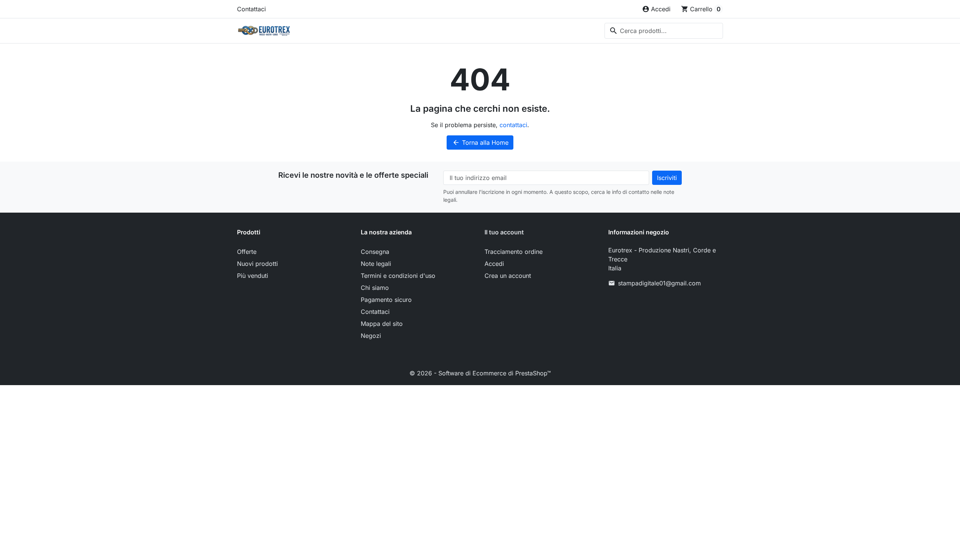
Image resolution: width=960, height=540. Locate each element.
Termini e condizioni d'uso (398, 275)
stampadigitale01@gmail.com (659, 283)
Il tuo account (504, 232)
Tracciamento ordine (513, 251)
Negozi (371, 335)
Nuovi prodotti (257, 263)
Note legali (376, 263)
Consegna (375, 251)
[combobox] (663, 31)
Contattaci (251, 9)
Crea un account (507, 275)
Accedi (494, 263)
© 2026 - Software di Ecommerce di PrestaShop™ (480, 373)
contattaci (513, 125)
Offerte (246, 251)
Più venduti (252, 275)
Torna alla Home (480, 142)
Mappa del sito (382, 323)
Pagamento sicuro (386, 299)
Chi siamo (375, 287)
